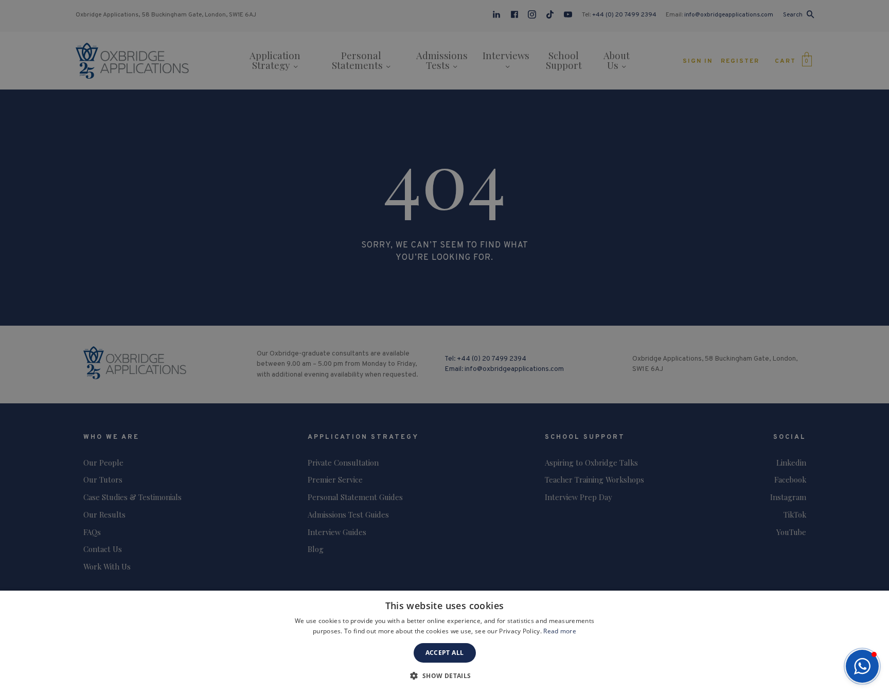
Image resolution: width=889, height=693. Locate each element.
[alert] (444, 346)
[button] (862, 666)
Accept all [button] (444, 652)
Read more (559, 631)
